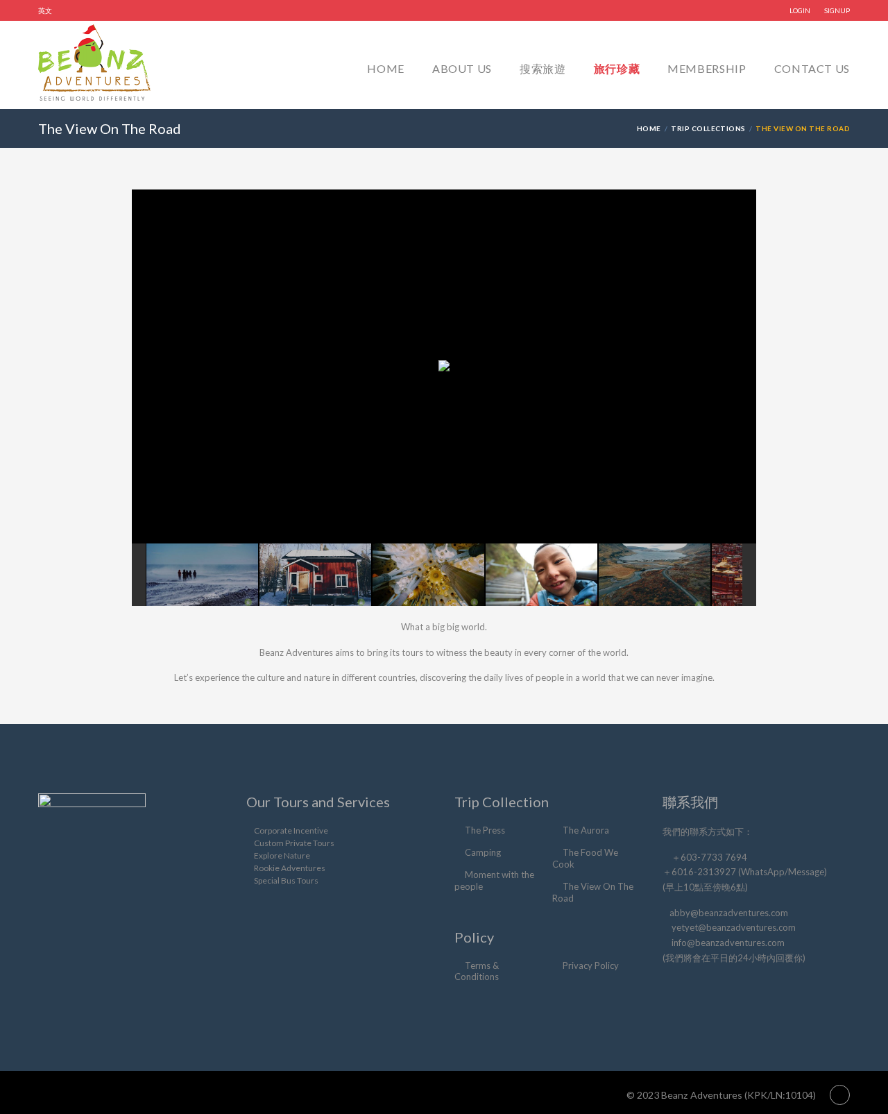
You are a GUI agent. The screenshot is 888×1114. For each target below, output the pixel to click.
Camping (483, 852)
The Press (485, 830)
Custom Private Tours (294, 843)
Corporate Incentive (291, 830)
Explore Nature (282, 855)
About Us (462, 68)
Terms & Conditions (476, 971)
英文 (45, 10)
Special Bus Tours (286, 880)
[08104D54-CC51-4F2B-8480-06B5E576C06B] (202, 574)
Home (385, 68)
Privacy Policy (591, 965)
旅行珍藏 (617, 68)
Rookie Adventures (289, 868)
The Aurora (586, 830)
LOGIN (799, 10)
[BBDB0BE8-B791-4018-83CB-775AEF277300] (654, 575)
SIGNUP (837, 10)
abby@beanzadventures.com (728, 912)
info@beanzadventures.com (728, 942)
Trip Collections (708, 128)
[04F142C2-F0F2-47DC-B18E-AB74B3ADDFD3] (428, 574)
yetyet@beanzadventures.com (734, 927)
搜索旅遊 (543, 68)
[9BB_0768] (541, 574)
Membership (706, 68)
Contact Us (812, 68)
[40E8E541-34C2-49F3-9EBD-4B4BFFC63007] (315, 574)
